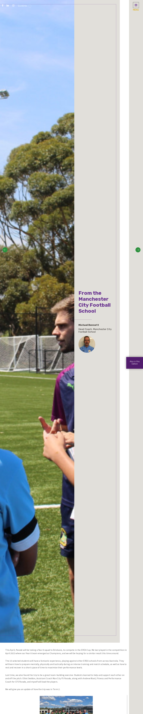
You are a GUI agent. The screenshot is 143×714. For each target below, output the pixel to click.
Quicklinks (23, 6)
